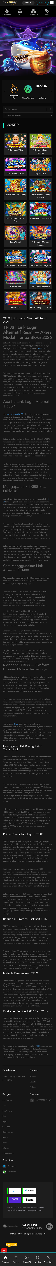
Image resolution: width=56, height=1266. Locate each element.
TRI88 (39, 349)
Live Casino (33, 15)
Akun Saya (48, 1262)
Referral (33, 1087)
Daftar (42, 3)
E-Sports (5, 1148)
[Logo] (11, 3)
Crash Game (7, 1132)
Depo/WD (27, 1262)
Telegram (12, 1166)
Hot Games (6, 15)
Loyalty (33, 1082)
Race (47, 15)
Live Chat (37, 1262)
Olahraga (6, 1127)
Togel (4, 1122)
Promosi (33, 1077)
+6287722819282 (43, 1100)
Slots (20, 15)
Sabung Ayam (8, 1153)
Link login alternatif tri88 (13, 414)
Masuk (28, 3)
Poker (4, 1143)
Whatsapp (12, 1172)
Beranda (5, 1262)
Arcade (5, 1137)
